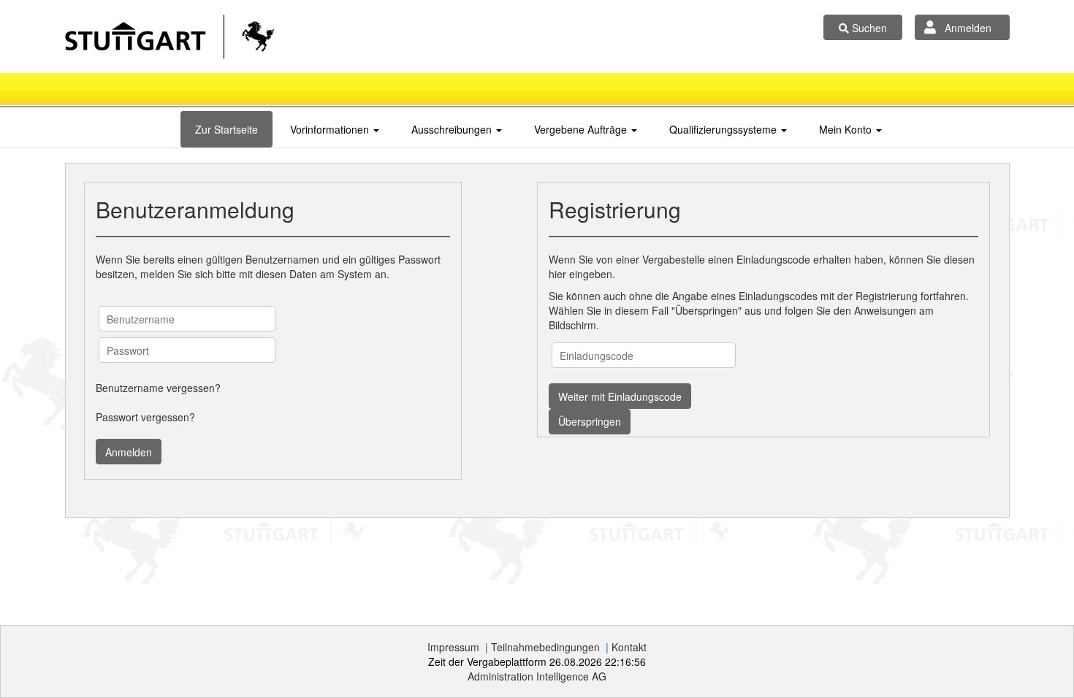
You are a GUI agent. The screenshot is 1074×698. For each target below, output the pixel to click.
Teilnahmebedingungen (545, 647)
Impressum (453, 647)
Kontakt (629, 647)
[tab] (226, 129)
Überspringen (589, 421)
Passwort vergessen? (145, 417)
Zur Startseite (226, 129)
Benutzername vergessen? (158, 387)
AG (537, 676)
